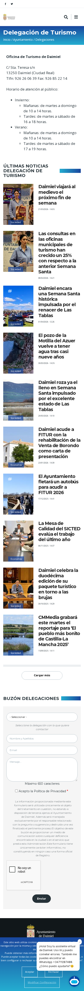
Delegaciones (44, 40)
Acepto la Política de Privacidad (42, 791)
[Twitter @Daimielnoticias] (12, 4)
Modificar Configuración (42, 982)
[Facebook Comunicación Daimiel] (5, 4)
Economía (16, 465)
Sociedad (16, 222)
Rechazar (53, 971)
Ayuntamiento (23, 40)
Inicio (7, 40)
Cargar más (42, 675)
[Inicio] (9, 17)
